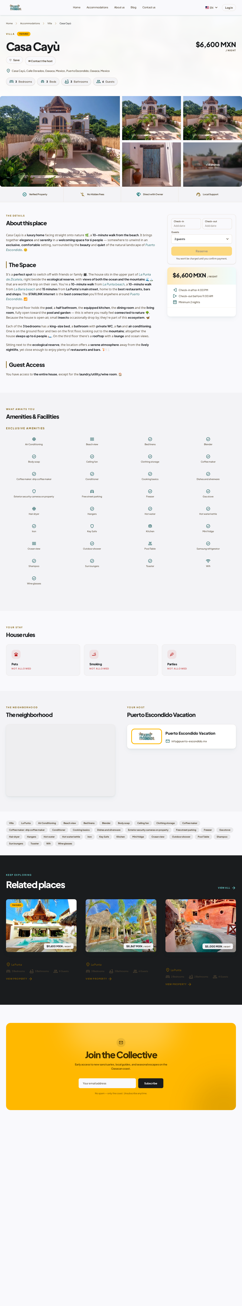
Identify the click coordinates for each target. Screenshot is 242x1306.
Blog (133, 7)
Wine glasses (65, 843)
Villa (49, 23)
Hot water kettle (71, 836)
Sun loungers (16, 843)
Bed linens (89, 823)
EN (214, 7)
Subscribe (150, 1083)
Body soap (124, 823)
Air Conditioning (47, 823)
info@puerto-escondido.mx (186, 741)
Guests (200, 236)
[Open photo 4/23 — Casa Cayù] (151, 164)
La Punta (26, 823)
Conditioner (58, 829)
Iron (90, 836)
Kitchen (120, 836)
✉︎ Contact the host (40, 61)
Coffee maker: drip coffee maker (27, 829)
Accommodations (97, 7)
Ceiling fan (143, 823)
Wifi (48, 843)
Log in (229, 7)
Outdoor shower (181, 836)
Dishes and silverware (108, 829)
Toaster (35, 843)
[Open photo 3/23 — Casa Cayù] (212, 118)
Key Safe (104, 836)
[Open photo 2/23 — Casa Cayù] (151, 118)
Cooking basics (81, 829)
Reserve (202, 251)
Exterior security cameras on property (148, 829)
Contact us (149, 7)
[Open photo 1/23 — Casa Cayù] (60, 141)
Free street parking (186, 829)
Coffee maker (189, 823)
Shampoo (222, 836)
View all (227, 888)
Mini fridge (138, 836)
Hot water (49, 836)
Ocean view (157, 836)
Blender (106, 823)
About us (119, 7)
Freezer (208, 829)
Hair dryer (14, 836)
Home (77, 7)
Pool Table (203, 836)
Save (14, 60)
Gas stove (224, 829)
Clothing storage (165, 823)
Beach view (70, 823)
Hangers (31, 836)
